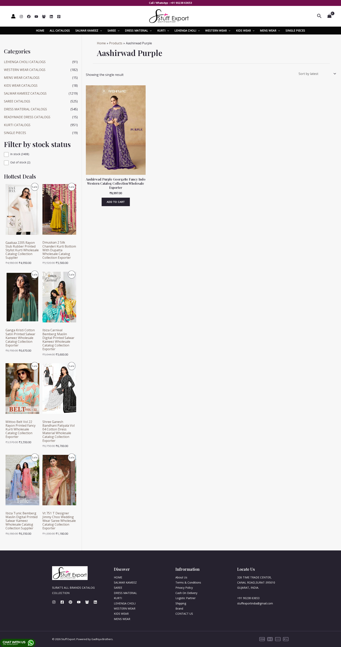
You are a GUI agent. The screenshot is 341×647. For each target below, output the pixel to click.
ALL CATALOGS (60, 30)
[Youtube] (79, 602)
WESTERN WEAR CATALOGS (24, 70)
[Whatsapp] (44, 16)
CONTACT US (184, 613)
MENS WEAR (268, 30)
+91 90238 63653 (181, 3)
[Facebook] (29, 16)
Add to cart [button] (116, 202)
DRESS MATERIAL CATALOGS (25, 109)
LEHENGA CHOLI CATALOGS (25, 62)
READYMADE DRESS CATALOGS (27, 117)
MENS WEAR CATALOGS (21, 77)
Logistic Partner (185, 598)
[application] (100, 30)
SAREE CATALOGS (17, 101)
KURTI (161, 30)
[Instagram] (21, 16)
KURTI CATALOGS (17, 125)
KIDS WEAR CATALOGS (20, 85)
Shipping (180, 603)
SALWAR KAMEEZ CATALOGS (25, 93)
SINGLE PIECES (295, 30)
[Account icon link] (13, 16)
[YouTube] (36, 16)
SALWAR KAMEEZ (86, 30)
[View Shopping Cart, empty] (329, 16)
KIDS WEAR (243, 30)
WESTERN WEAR (216, 30)
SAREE (112, 30)
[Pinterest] (59, 16)
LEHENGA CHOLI (185, 30)
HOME (40, 30)
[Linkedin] (51, 16)
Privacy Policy (184, 587)
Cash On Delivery (186, 593)
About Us (181, 577)
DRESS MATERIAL (136, 30)
